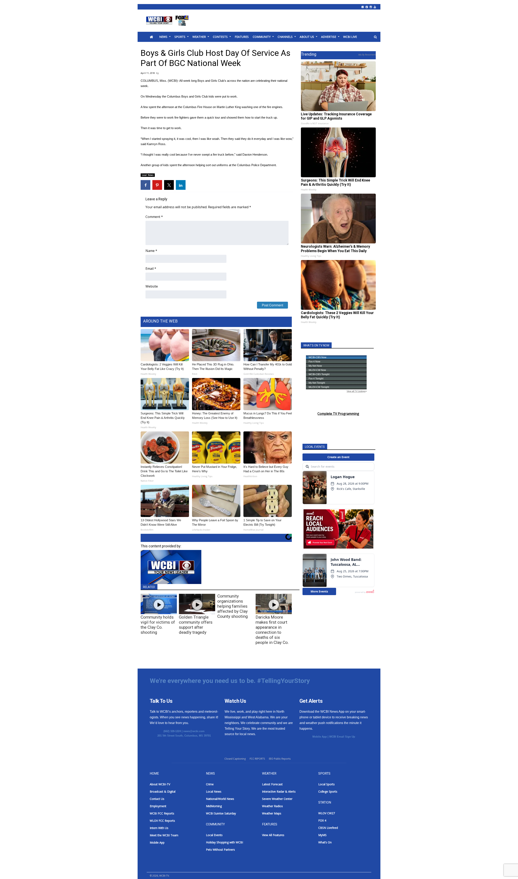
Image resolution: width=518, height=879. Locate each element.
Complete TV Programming (338, 413)
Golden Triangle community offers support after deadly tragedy (195, 625)
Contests (220, 37)
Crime (210, 784)
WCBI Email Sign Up (342, 736)
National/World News (220, 799)
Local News (148, 175)
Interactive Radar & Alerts (279, 791)
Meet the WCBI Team (164, 835)
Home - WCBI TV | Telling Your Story (168, 21)
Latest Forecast (272, 784)
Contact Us (157, 799)
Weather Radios (272, 806)
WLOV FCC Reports (162, 821)
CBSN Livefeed (328, 828)
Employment (158, 806)
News (163, 37)
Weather (199, 37)
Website (151, 286)
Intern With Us (159, 828)
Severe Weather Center (277, 799)
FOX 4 (322, 820)
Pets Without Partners (220, 849)
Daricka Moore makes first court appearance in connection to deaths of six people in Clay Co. (272, 630)
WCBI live (350, 37)
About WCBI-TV (160, 784)
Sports (179, 37)
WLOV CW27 (326, 813)
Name (151, 250)
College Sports (327, 791)
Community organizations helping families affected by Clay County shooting (232, 606)
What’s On (325, 842)
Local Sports (326, 784)
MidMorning (214, 806)
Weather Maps (271, 813)
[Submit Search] (375, 37)
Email (150, 268)
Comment (154, 216)
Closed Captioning (235, 758)
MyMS (322, 835)
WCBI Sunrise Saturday (221, 813)
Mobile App (319, 736)
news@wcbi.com (194, 731)
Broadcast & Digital (162, 791)
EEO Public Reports (280, 758)
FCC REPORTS (257, 758)
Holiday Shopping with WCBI (224, 842)
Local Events (214, 835)
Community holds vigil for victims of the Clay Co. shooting (158, 625)
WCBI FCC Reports (162, 813)
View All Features (273, 835)
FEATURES (242, 37)
